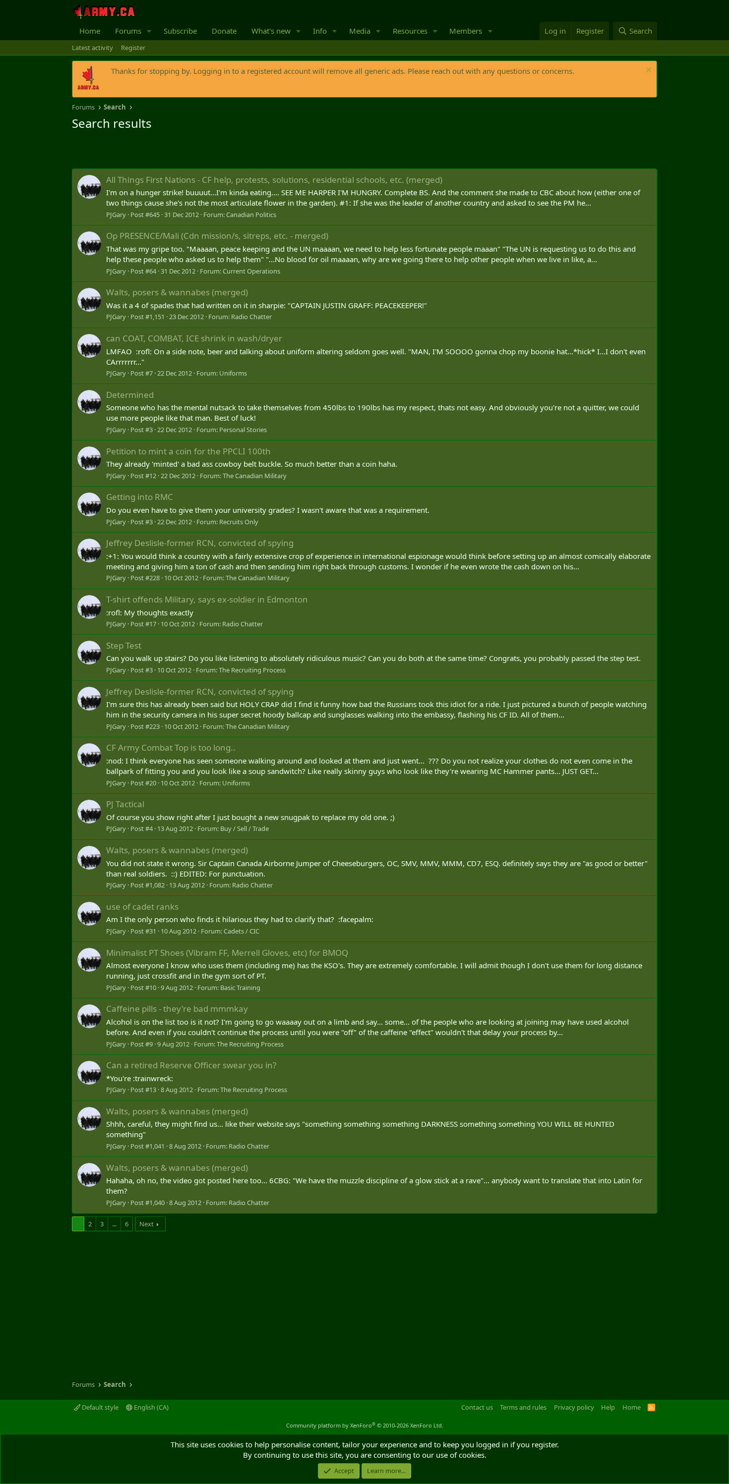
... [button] (114, 1223)
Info (320, 31)
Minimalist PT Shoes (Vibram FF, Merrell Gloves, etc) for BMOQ (227, 952)
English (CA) (150, 1407)
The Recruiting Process (252, 669)
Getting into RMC (139, 496)
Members (465, 31)
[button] (149, 31)
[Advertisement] (188, 151)
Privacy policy (574, 1407)
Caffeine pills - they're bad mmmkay (177, 1008)
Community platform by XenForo (364, 1425)
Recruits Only (238, 521)
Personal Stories (243, 429)
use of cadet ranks (142, 906)
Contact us (477, 1407)
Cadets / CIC (241, 931)
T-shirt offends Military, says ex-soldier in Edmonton (207, 599)
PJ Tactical (125, 804)
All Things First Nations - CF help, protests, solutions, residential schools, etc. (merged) (274, 179)
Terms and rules (523, 1407)
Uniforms (233, 373)
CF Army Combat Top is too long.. (171, 747)
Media (359, 31)
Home (89, 31)
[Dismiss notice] (647, 71)
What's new (271, 31)
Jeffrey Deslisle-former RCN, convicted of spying (200, 543)
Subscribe (180, 31)
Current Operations (251, 271)
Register (133, 47)
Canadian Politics (251, 214)
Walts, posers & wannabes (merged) (177, 292)
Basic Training (240, 987)
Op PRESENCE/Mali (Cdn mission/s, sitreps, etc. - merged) (217, 235)
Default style (99, 1407)
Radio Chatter (251, 316)
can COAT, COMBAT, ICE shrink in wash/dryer (194, 338)
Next (146, 1223)
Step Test (123, 645)
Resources (410, 31)
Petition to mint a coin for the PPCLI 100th (188, 451)
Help (608, 1407)
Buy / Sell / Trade (244, 828)
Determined (130, 394)
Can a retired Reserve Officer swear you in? (191, 1065)
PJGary (116, 214)
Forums (128, 31)
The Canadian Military (255, 475)
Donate (224, 31)
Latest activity (92, 47)
